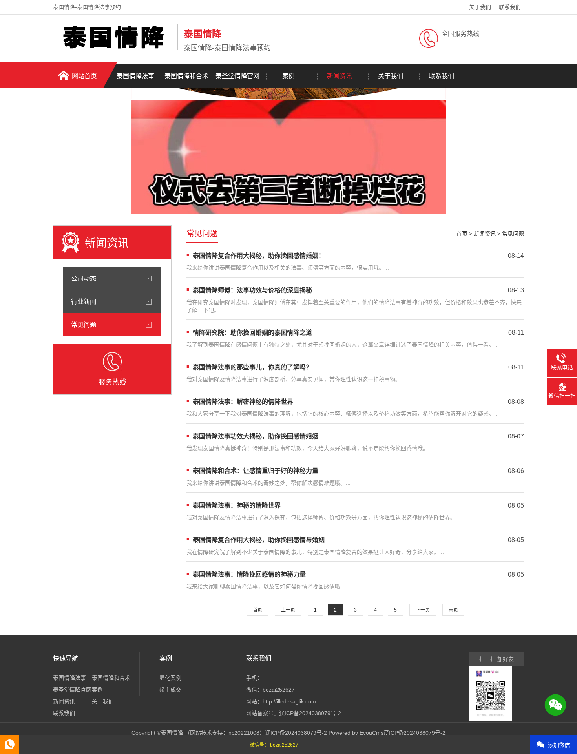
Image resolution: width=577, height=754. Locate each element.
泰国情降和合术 (186, 76)
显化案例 (170, 678)
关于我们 (480, 7)
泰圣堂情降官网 (237, 76)
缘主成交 (170, 689)
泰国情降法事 (135, 76)
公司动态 (83, 278)
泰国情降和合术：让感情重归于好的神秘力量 (255, 470)
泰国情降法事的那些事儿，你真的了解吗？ (252, 367)
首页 (461, 233)
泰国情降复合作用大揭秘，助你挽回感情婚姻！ (259, 255)
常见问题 (83, 324)
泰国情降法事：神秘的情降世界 (237, 505)
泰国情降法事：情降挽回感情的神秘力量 (249, 574)
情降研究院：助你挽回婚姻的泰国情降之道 (252, 332)
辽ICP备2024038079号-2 (310, 713)
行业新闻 (83, 301)
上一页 (288, 610)
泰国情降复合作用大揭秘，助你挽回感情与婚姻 (259, 540)
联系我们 (510, 7)
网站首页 (84, 76)
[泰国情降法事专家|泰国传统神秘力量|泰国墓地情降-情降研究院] (113, 48)
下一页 (423, 610)
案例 (288, 76)
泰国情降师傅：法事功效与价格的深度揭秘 (252, 290)
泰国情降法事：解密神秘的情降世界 (243, 401)
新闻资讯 (339, 76)
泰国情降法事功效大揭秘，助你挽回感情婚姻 (255, 436)
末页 (453, 610)
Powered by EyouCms (355, 733)
